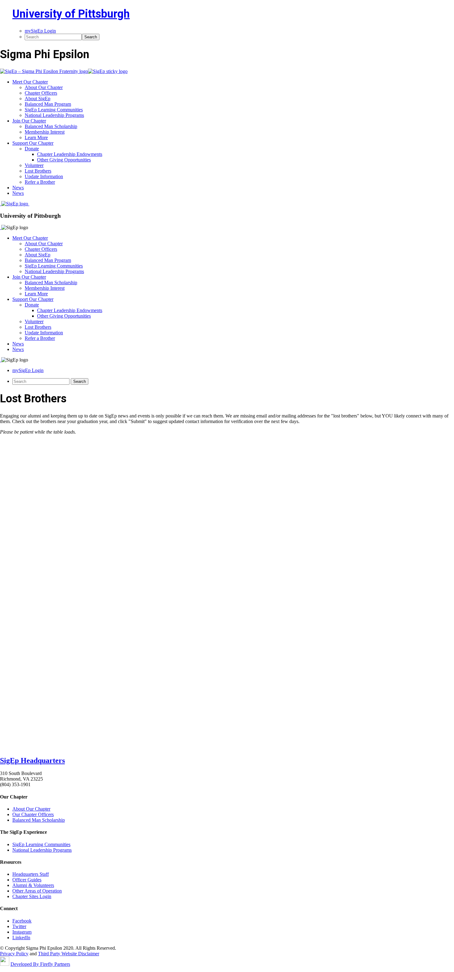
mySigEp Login (28, 370)
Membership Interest (45, 288)
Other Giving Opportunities (64, 316)
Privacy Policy (14, 953)
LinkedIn (21, 937)
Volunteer (34, 321)
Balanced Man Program (48, 260)
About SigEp (37, 254)
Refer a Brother (40, 338)
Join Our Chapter (29, 277)
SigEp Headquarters (32, 760)
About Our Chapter (44, 243)
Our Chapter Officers (33, 814)
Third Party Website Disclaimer (68, 953)
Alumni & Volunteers (33, 885)
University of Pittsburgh (71, 13)
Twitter (19, 926)
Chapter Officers (41, 249)
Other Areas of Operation (37, 890)
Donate (32, 304)
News (18, 343)
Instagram (22, 932)
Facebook (22, 920)
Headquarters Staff (30, 874)
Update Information (44, 332)
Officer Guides (26, 879)
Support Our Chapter (32, 299)
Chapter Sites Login (31, 896)
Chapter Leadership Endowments (69, 310)
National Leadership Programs (54, 271)
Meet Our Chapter (30, 238)
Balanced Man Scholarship (51, 282)
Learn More (36, 293)
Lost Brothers (38, 327)
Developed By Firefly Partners (40, 964)
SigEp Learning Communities (54, 265)
